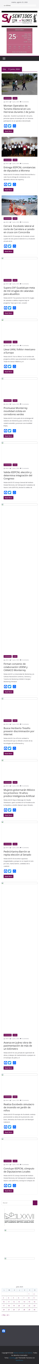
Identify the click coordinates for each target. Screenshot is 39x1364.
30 (34, 1310)
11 (9, 1302)
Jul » (8, 1315)
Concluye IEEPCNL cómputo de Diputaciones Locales (19, 1170)
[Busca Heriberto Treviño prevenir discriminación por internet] (19, 707)
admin (7, 102)
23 (34, 1306)
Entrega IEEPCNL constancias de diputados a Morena (19, 169)
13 (19, 1302)
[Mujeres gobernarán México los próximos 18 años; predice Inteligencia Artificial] (19, 769)
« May (4, 1315)
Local (15, 98)
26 (14, 1310)
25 (9, 1310)
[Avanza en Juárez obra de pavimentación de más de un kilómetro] (19, 957)
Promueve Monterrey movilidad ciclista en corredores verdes (15, 411)
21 (24, 1306)
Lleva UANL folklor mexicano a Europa (19, 351)
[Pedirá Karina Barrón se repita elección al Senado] (19, 831)
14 (24, 1302)
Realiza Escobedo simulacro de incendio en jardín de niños (19, 1107)
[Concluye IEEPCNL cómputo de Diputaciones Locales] (19, 1148)
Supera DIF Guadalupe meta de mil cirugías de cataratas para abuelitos (19, 290)
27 (19, 1310)
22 (29, 1306)
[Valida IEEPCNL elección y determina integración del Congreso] (19, 452)
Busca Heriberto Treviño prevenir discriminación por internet (19, 731)
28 (24, 1310)
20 (19, 1306)
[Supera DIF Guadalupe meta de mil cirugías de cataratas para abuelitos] (19, 267)
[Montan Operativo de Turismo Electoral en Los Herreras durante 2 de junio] (19, 84)
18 (9, 1306)
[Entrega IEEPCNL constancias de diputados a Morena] (19, 147)
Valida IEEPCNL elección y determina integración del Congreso (18, 475)
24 (3, 1310)
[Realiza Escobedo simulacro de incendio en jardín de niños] (19, 1083)
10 (3, 1302)
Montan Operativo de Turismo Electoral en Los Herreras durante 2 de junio (19, 108)
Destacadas (7, 98)
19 (14, 1306)
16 (34, 1302)
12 (14, 1302)
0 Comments (25, 102)
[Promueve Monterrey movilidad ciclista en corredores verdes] (19, 387)
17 (3, 1306)
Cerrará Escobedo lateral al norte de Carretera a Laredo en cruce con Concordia (19, 229)
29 (29, 1310)
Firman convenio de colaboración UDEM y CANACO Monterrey (16, 667)
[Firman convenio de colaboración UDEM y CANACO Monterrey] (19, 578)
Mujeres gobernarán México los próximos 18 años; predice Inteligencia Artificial (19, 793)
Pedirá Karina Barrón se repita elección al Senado (17, 853)
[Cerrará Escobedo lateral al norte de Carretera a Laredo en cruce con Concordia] (19, 205)
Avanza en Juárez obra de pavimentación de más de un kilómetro (18, 1045)
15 (29, 1302)
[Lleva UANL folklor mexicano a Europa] (19, 329)
